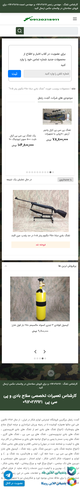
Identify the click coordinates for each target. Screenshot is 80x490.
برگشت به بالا (37, 373)
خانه (73, 88)
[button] (53, 172)
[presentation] (44, 352)
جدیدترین (64, 180)
